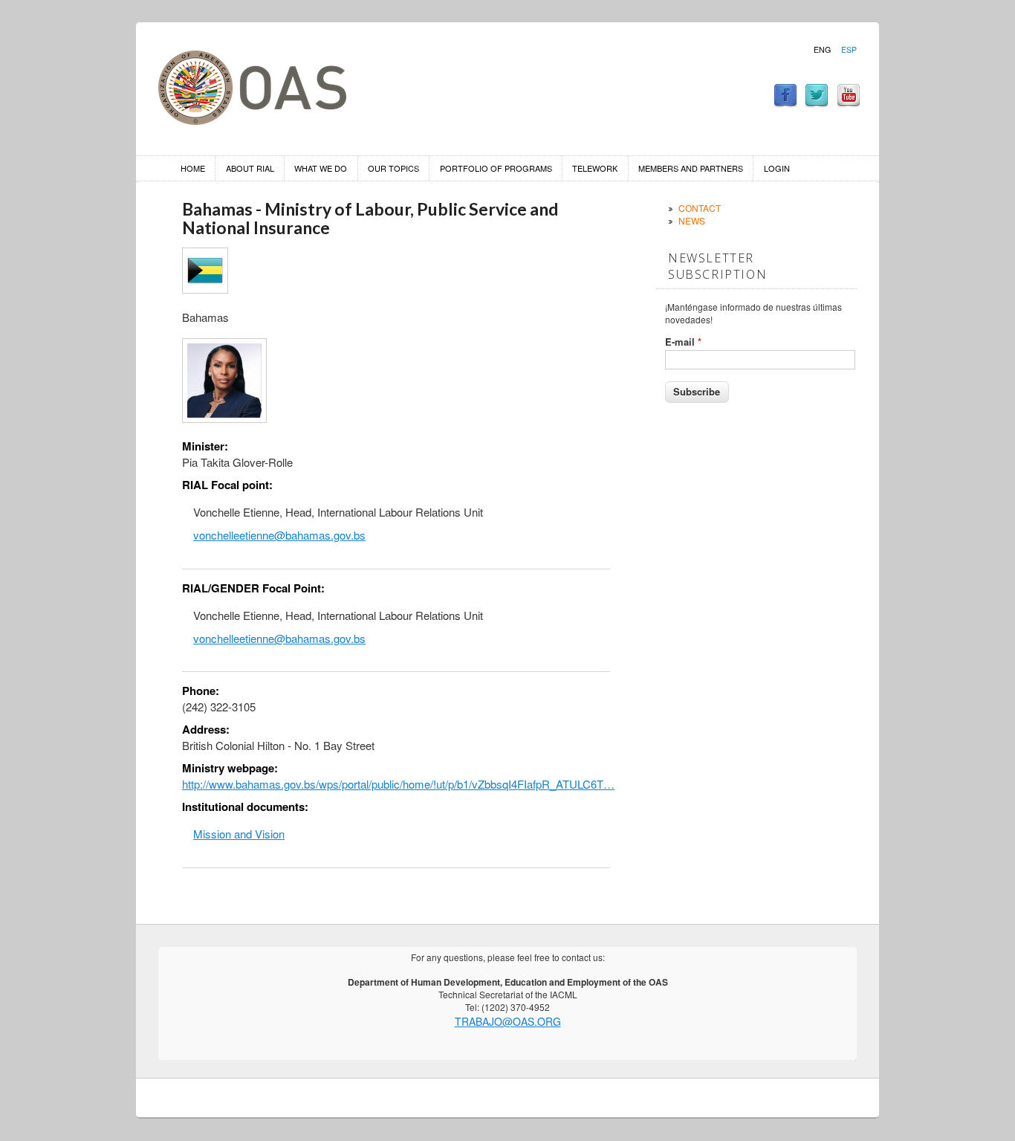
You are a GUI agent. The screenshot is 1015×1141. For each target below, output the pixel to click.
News (691, 220)
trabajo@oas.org (508, 1021)
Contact (699, 207)
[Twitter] (816, 103)
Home (193, 168)
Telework (594, 168)
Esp (849, 50)
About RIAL (250, 168)
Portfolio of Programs (496, 168)
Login (777, 168)
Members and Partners (690, 168)
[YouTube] (848, 103)
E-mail (683, 342)
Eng (822, 50)
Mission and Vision (239, 833)
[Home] (252, 120)
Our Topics (393, 168)
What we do (320, 168)
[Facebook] (785, 103)
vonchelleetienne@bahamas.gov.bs (279, 535)
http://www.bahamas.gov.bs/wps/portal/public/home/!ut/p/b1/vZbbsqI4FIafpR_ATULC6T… (398, 784)
